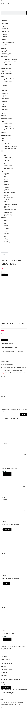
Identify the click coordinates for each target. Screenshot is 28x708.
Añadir (5, 274)
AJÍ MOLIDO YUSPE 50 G (9, 633)
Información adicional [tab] (7, 343)
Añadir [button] (7, 583)
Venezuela (5, 45)
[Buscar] (26, 13)
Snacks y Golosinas (7, 54)
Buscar (2, 11)
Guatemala (6, 33)
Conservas (5, 56)
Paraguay (5, 39)
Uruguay (5, 44)
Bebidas (4, 48)
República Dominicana (8, 42)
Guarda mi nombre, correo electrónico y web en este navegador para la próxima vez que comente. (14, 410)
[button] (2, 151)
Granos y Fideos (8, 62)
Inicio (2, 320)
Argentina (5, 23)
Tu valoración (4, 381)
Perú (4, 41)
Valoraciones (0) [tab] (6, 344)
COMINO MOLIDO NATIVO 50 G (11, 524)
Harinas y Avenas (6, 50)
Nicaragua (5, 37)
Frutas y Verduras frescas (10, 61)
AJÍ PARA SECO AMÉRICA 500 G (11, 578)
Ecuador (5, 29)
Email (2, 682)
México (5, 36)
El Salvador (6, 31)
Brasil (4, 26)
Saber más (17, 704)
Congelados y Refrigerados (10, 59)
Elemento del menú (9, 197)
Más (3, 58)
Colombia (5, 28)
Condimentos (7, 64)
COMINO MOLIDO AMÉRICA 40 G (11, 468)
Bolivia (5, 25)
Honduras (5, 34)
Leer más (7, 473)
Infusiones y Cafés (6, 53)
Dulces (4, 51)
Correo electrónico (6, 402)
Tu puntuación (5, 376)
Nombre (3, 396)
